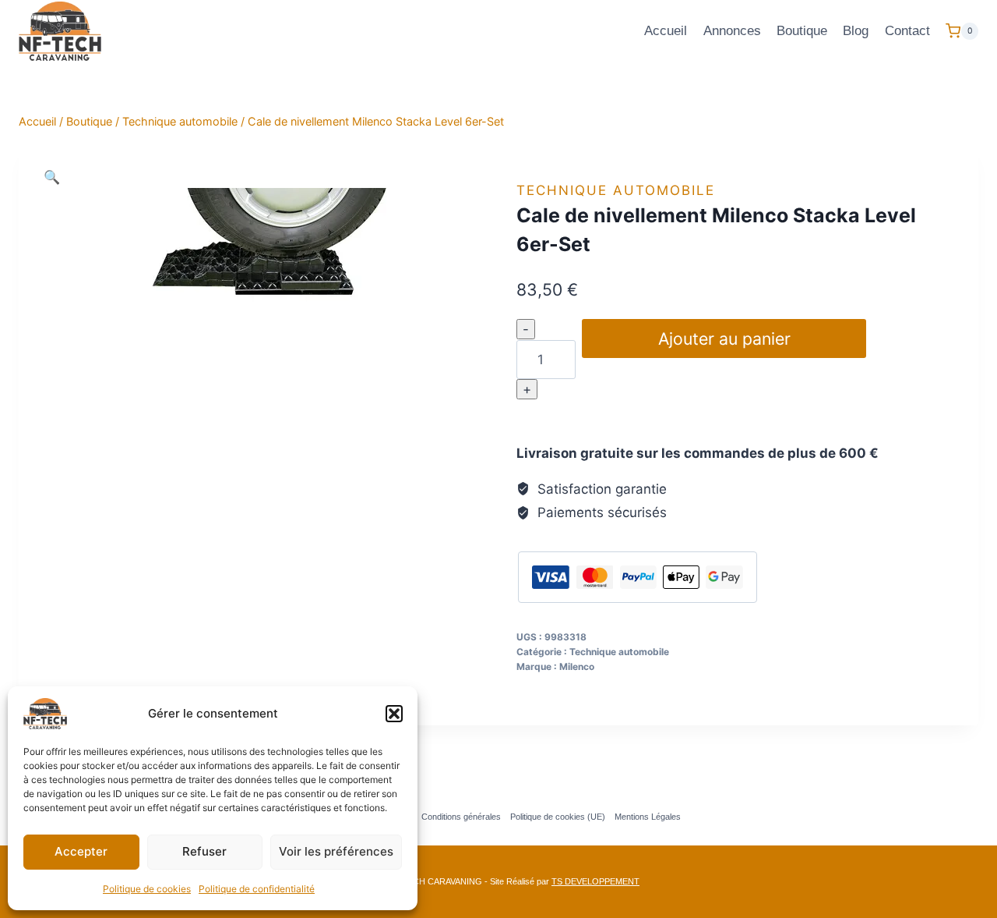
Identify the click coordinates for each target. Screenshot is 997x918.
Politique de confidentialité (257, 889)
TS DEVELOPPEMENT (595, 881)
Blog (855, 30)
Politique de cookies (147, 889)
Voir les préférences (336, 851)
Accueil (665, 30)
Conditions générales (461, 816)
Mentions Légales (648, 816)
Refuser (204, 851)
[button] (394, 713)
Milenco (576, 666)
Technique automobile (615, 190)
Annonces (732, 30)
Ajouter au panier (724, 338)
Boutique (802, 30)
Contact (907, 30)
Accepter (81, 851)
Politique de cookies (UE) (557, 816)
